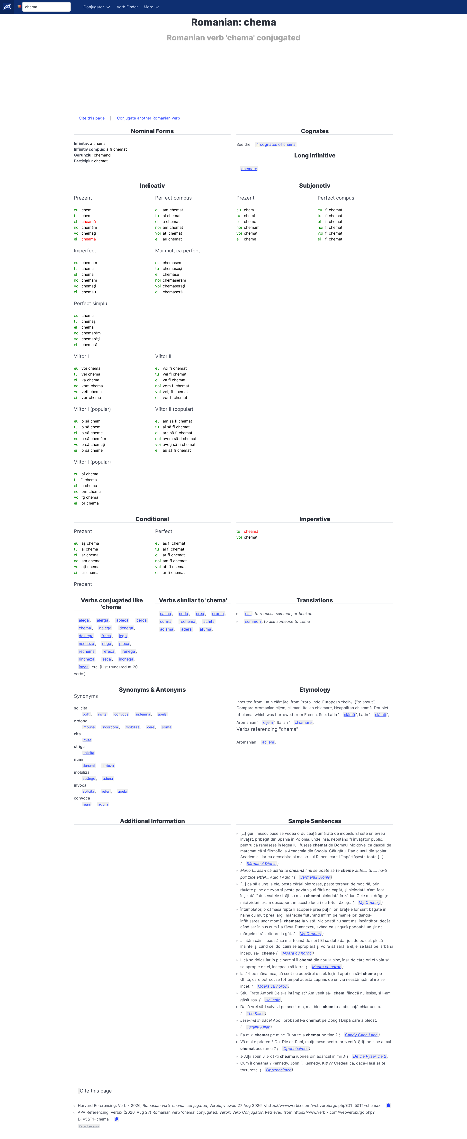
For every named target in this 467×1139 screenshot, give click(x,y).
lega (123, 635)
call (248, 613)
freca (106, 635)
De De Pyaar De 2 (369, 1056)
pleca (124, 643)
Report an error (89, 1126)
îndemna (143, 714)
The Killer (255, 1013)
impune (89, 727)
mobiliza (132, 727)
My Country (369, 902)
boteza (108, 765)
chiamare (303, 722)
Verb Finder (127, 6)
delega (105, 627)
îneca (84, 666)
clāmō (349, 714)
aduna (108, 778)
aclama (166, 629)
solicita (88, 753)
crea (200, 613)
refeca (108, 651)
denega (126, 627)
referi (106, 791)
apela (162, 714)
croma (218, 613)
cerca (141, 620)
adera (186, 629)
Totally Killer (258, 1027)
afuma (205, 629)
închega (126, 659)
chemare (249, 168)
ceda (183, 613)
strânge (89, 778)
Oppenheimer (295, 1048)
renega (128, 651)
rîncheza (86, 659)
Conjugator (93, 6)
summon (253, 621)
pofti (86, 714)
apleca (122, 620)
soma (166, 727)
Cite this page (92, 118)
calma (165, 613)
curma (165, 621)
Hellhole (272, 999)
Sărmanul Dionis (261, 863)
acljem (268, 742)
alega (84, 620)
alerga (102, 620)
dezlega (86, 635)
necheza (86, 643)
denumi (89, 765)
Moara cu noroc (297, 953)
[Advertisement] (220, 76)
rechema (87, 651)
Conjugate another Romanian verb (148, 118)
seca (106, 659)
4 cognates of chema (276, 144)
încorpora (110, 727)
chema (85, 627)
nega (106, 643)
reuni (86, 804)
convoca (121, 714)
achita (209, 621)
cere (150, 727)
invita (102, 714)
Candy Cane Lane (361, 1034)
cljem (268, 722)
